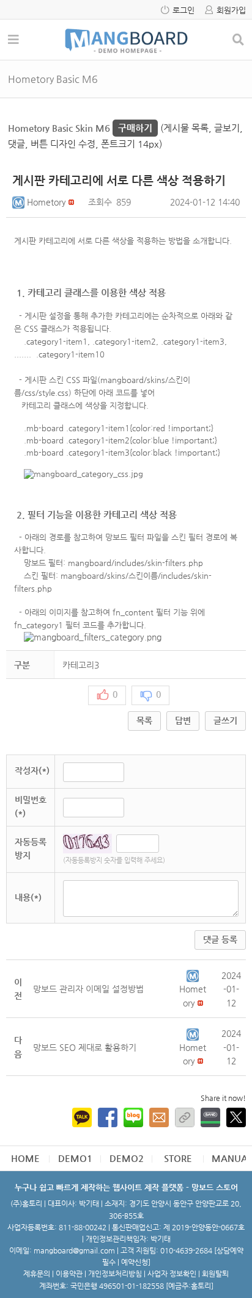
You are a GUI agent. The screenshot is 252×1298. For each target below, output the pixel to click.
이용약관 (69, 1273)
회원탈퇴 (215, 1273)
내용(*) (28, 897)
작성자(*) (32, 770)
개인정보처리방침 (115, 1273)
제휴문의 (36, 1273)
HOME (25, 1158)
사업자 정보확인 (171, 1273)
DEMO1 (75, 1158)
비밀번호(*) (30, 806)
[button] (19, 202)
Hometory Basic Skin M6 (80, 128)
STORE (178, 1158)
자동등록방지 (30, 848)
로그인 (183, 10)
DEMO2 (126, 1158)
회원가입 (231, 10)
